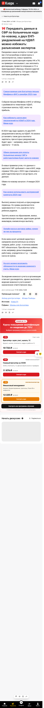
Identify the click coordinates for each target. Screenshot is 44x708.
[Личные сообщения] (34, 3)
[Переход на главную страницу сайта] (8, 3)
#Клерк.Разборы (28, 298)
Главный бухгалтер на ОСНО (14, 363)
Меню (29, 705)
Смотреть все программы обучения (21, 406)
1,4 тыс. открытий (8, 309)
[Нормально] (30, 294)
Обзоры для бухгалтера (23, 21)
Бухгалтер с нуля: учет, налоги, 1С (16, 340)
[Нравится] (6, 82)
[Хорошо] (24, 294)
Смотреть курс (21, 352)
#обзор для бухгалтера (11, 298)
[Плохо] (36, 294)
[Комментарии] (2, 82)
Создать (21, 705)
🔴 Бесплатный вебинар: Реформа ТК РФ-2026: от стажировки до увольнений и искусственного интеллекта (21, 10)
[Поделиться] (13, 82)
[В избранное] (9, 82)
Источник (6, 302)
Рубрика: (5, 305)
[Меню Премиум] (17, 3)
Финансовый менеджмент (14, 385)
